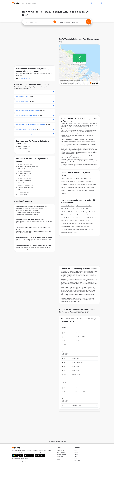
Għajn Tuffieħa (64, 220)
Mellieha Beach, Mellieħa (67, 214)
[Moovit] (16, 3)
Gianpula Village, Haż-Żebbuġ (83, 226)
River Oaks (63, 187)
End (58, 20)
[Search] (88, 21)
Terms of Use (15, 461)
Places (76, 452)
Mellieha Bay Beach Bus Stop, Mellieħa (70, 209)
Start (26, 20)
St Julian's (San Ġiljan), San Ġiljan (69, 223)
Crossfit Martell (92, 184)
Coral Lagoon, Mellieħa (66, 229)
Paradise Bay (88, 220)
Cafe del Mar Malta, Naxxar (67, 226)
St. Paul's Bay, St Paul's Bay (68, 211)
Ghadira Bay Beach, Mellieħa (86, 223)
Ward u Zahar (70, 187)
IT (58, 458)
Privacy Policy (23, 461)
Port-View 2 (64, 184)
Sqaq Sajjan (70, 178)
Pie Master (76, 178)
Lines (76, 450)
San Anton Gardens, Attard (67, 206)
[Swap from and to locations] (54, 21)
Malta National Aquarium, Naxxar (69, 232)
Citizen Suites (90, 187)
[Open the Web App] (40, 455)
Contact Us (29, 461)
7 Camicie (63, 193)
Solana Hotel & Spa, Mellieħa (77, 220)
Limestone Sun (89, 181)
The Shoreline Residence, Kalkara (82, 214)
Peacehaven (81, 181)
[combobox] (38, 22)
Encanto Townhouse (82, 190)
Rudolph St (91, 190)
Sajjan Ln (63, 178)
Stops (76, 456)
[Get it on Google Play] (17, 455)
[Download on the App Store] (29, 455)
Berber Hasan (73, 181)
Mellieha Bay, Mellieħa (91, 217)
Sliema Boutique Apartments (68, 190)
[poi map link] (79, 65)
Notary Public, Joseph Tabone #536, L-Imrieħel (72, 217)
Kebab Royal (71, 184)
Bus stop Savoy (65, 181)
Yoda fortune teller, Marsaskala (84, 206)
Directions (77, 460)
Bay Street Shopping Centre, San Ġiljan (83, 229)
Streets (76, 454)
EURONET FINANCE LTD (81, 184)
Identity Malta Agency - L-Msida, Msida (85, 211)
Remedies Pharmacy (80, 187)
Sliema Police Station (86, 178)
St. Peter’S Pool (85, 209)
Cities (76, 458)
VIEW (29, 146)
